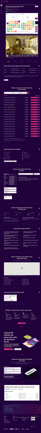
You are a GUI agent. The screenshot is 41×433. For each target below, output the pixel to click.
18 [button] (15, 25)
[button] (1, 1)
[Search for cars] (1, 7)
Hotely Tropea (24, 397)
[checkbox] (8, 197)
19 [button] (17, 25)
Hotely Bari (6, 395)
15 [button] (9, 25)
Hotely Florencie (24, 396)
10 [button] (13, 23)
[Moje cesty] (1, 11)
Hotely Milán (6, 394)
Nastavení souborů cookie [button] (7, 141)
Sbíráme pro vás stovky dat (9, 409)
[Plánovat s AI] (1, 8)
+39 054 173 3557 (8, 10)
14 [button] (7, 25)
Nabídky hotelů (7, 4)
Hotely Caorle (24, 398)
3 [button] (13, 21)
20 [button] (19, 25)
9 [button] (11, 23)
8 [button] (9, 23)
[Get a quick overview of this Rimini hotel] (39, 65)
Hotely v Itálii (16, 4)
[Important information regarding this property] (39, 208)
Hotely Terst (6, 398)
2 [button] (11, 21)
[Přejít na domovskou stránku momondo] (5, 1)
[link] (22, 323)
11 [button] (15, 23)
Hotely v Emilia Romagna (21, 4)
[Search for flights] (1, 3)
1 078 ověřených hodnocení (13, 11)
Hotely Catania (24, 395)
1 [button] (9, 21)
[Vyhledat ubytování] (1, 5)
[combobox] (13, 368)
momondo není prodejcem (9, 408)
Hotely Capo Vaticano (8, 396)
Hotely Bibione (24, 394)
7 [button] (7, 23)
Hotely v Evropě (12, 4)
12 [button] (17, 23)
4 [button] (15, 21)
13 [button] (23, 25)
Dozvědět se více (22, 138)
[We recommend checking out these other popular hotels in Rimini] (39, 292)
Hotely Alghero (7, 397)
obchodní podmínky (17, 378)
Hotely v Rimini (26, 4)
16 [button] (11, 25)
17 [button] (13, 25)
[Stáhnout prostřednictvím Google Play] (33, 418)
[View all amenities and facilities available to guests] (39, 149)
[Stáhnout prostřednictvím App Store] (33, 419)
